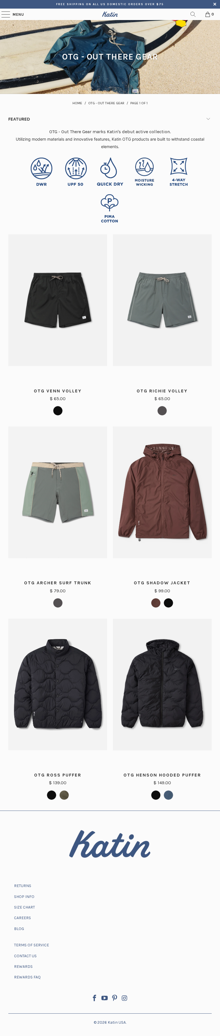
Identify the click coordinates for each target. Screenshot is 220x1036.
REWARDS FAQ (27, 977)
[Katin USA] (110, 14)
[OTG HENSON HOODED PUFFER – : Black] (156, 795)
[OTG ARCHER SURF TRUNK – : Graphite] (58, 603)
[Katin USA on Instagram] (124, 999)
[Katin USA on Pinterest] (115, 999)
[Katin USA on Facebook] (95, 999)
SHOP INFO (24, 896)
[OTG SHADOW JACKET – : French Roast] (156, 603)
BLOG (19, 928)
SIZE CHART (24, 907)
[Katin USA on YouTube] (105, 999)
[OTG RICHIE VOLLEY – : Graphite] (162, 410)
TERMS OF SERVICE (31, 945)
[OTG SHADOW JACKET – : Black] (168, 603)
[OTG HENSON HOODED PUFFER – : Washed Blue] (168, 795)
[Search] (193, 14)
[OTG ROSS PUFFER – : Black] (51, 795)
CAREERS (22, 917)
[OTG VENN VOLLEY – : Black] (58, 410)
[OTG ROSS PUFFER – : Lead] (64, 795)
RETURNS (22, 885)
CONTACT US (25, 956)
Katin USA (117, 1022)
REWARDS (23, 966)
